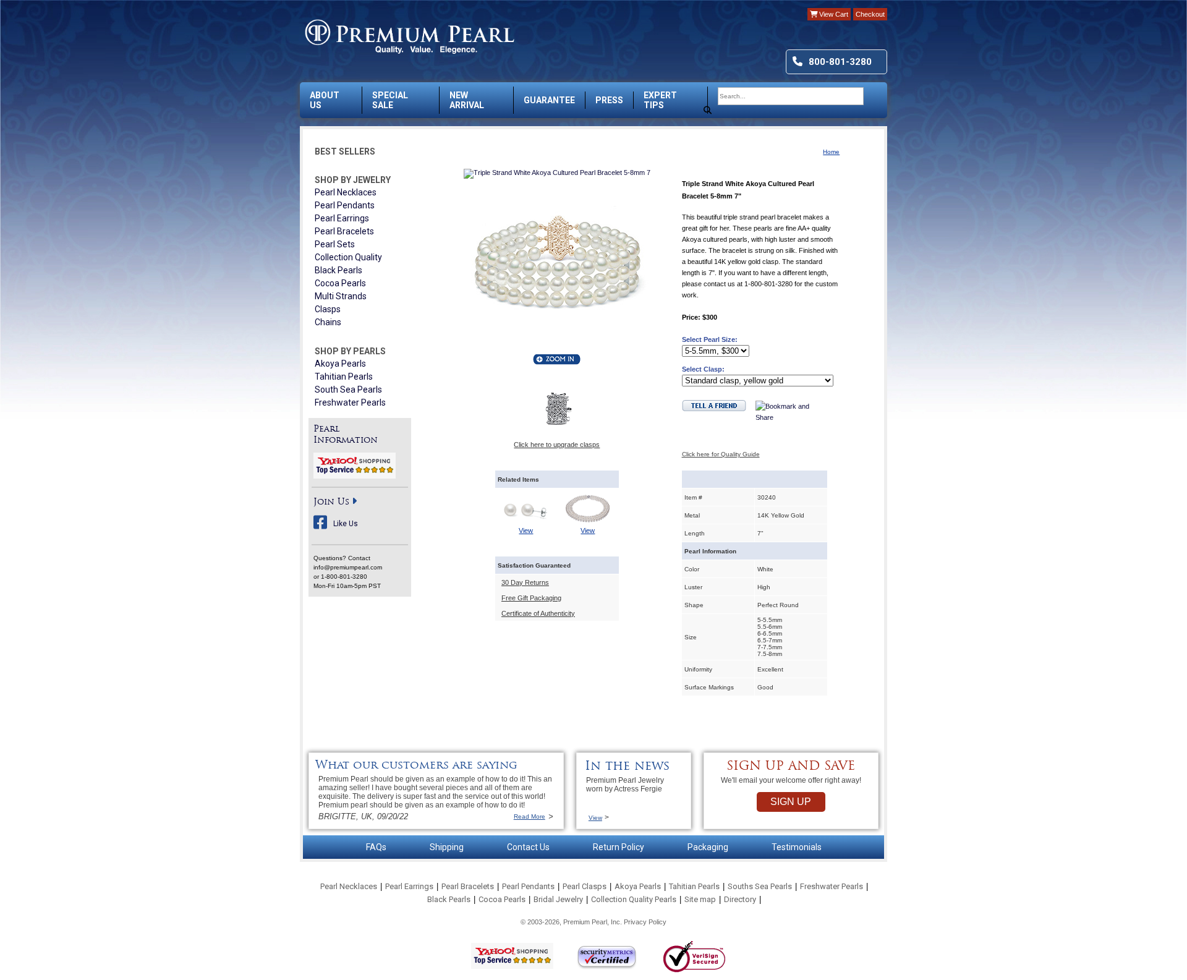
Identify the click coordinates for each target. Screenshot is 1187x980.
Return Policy (618, 847)
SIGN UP (790, 801)
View (526, 530)
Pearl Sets (335, 244)
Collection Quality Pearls (633, 899)
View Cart (832, 14)
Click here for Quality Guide (721, 454)
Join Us (331, 502)
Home (831, 151)
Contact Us (528, 847)
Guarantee (549, 100)
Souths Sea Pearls (760, 886)
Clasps (328, 309)
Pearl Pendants (345, 205)
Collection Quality (348, 257)
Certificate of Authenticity (538, 613)
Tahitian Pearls (344, 376)
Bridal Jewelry (558, 899)
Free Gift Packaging (531, 598)
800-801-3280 (840, 61)
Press (609, 100)
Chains (328, 322)
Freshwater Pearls (350, 402)
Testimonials (797, 847)
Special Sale (390, 100)
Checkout (870, 14)
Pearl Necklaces (346, 192)
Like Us (345, 523)
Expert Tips (660, 100)
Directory (740, 899)
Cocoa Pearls (340, 283)
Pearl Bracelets (344, 231)
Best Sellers (345, 151)
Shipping (447, 847)
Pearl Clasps (584, 886)
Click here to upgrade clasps (557, 444)
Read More (529, 816)
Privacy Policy (645, 922)
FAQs (376, 847)
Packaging (707, 847)
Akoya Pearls (340, 364)
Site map (700, 899)
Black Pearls (338, 270)
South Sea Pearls (348, 389)
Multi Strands (341, 296)
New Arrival (466, 100)
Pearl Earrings (342, 218)
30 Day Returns (525, 582)
